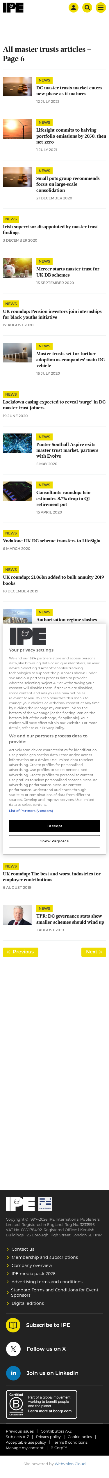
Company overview (32, 1265)
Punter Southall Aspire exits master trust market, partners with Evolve (67, 450)
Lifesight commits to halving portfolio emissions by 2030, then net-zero (71, 136)
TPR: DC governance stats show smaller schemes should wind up (70, 919)
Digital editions (28, 1303)
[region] (54, 738)
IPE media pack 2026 (34, 1273)
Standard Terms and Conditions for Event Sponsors (55, 1292)
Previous (25, 952)
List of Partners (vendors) (31, 811)
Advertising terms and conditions (47, 1281)
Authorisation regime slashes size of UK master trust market (68, 623)
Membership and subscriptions (45, 1257)
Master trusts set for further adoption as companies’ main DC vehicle (70, 360)
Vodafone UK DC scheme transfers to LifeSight (52, 541)
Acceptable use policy (26, 1442)
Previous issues (20, 1431)
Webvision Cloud (70, 1464)
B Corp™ (59, 1448)
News (44, 80)
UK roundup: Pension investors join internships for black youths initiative (52, 314)
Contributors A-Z (56, 1431)
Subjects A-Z (17, 1437)
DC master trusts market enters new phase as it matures (69, 91)
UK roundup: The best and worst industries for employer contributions (52, 877)
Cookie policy (80, 1437)
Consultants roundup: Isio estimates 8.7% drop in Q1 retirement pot (63, 498)
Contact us (23, 1249)
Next (96, 952)
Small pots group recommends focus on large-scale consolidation (68, 184)
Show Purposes (54, 841)
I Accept (54, 826)
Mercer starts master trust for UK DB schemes (67, 272)
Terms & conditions (70, 1442)
